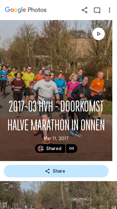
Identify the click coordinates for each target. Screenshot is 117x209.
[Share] (84, 10)
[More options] (109, 10)
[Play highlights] (98, 33)
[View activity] (97, 10)
